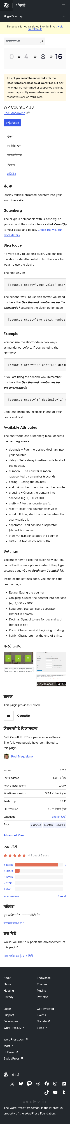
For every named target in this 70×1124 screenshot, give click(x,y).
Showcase (44, 978)
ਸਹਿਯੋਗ (11, 174)
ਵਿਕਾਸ (11, 164)
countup (60, 825)
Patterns (42, 997)
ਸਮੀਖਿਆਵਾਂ (14, 146)
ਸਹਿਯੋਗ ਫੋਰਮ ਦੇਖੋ (14, 923)
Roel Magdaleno (14, 113)
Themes (42, 984)
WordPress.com (16, 1039)
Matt (9, 1046)
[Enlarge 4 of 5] (61, 679)
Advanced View (14, 835)
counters (48, 825)
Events (41, 1015)
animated (36, 825)
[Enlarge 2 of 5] (29, 672)
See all (62, 896)
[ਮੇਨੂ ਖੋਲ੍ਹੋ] (64, 5)
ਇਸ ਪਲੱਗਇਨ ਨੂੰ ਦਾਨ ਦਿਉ (18, 955)
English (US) (59, 816)
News (7, 984)
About (7, 978)
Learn (7, 1009)
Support (9, 1015)
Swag (42, 1028)
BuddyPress (13, 1058)
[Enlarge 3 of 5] (61, 657)
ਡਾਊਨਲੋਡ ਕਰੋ (12, 122)
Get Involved (45, 1009)
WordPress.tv (14, 1028)
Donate (43, 1021)
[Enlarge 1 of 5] (29, 657)
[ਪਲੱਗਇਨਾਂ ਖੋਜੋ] (41, 41)
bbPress (11, 1052)
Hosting (9, 990)
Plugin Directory (13, 16)
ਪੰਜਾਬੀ (15, 1075)
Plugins (41, 990)
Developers (11, 1021)
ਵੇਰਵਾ (10, 136)
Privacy (8, 997)
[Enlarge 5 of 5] (61, 687)
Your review (11, 896)
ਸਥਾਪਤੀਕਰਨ (14, 155)
